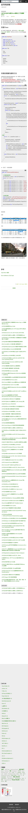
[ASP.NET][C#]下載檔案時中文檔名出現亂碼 (11, 508)
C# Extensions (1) (6, 760)
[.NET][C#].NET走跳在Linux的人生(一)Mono (11, 555)
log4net (5, 774)
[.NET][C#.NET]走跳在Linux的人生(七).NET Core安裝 (13, 540)
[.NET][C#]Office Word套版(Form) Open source (12, 489)
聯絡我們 (17, 804)
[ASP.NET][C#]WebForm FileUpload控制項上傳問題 (13, 498)
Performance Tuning (5, 775)
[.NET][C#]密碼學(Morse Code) (8, 326)
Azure (2, 771)
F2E (10, 772)
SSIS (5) (3, 713)
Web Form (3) (5, 723)
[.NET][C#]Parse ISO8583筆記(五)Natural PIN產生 (12, 537)
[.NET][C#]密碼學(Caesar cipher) (9, 505)
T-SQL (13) (4, 691)
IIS (15, 772)
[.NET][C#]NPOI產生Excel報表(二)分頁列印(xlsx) (12, 427)
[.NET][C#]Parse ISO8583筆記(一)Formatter (11, 411)
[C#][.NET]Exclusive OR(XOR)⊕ (9, 404)
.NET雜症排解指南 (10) (7, 698)
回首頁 (14, 288)
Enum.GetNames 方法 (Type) (7, 275)
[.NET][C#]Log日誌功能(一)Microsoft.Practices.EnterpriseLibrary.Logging (12, 515)
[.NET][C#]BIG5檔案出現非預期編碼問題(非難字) (12, 341)
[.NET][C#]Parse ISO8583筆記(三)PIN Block (11, 444)
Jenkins (19, 772)
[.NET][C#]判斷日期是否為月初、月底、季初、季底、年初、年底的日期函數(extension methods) (14, 580)
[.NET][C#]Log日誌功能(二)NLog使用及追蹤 (11, 568)
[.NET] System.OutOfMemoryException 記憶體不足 (13, 500)
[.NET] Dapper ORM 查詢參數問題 (9, 577)
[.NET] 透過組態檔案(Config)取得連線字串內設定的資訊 (14, 377)
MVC (21, 774)
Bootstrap (7, 771)
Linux (23, 772)
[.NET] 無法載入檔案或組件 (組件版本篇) (10, 368)
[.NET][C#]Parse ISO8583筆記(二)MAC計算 (11, 355)
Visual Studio (16, 780)
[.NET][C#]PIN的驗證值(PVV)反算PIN (10, 542)
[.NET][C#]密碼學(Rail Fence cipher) (9, 379)
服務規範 (11, 804)
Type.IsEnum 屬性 (5, 272)
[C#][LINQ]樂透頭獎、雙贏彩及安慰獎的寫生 (11, 414)
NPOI (13, 16)
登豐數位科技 (18, 809)
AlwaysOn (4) (5, 716)
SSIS (23, 778)
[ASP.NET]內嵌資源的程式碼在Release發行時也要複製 (14, 473)
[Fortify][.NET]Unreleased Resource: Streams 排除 (12, 447)
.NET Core (7, 769)
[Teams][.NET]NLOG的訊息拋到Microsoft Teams (12, 523)
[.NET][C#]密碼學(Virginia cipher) (9, 491)
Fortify (13, 772)
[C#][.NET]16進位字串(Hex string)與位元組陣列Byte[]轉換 (14, 442)
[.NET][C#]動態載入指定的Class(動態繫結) (11, 365)
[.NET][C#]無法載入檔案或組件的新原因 (10, 409)
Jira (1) (3, 756)
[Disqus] (14, 614)
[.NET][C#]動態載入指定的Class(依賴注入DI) (11, 416)
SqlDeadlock (4, 778)
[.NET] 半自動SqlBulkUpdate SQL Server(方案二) (12, 460)
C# (20, 284)
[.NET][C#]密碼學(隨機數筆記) (8, 422)
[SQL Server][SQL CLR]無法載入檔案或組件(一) (12, 344)
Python (18, 775)
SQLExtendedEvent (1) (7, 751)
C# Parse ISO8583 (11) (7, 693)
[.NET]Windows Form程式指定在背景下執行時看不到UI (14, 520)
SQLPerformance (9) (6, 701)
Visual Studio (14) (5, 686)
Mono (17, 774)
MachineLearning (11, 774)
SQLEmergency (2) (6, 738)
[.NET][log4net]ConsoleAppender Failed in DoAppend (13, 553)
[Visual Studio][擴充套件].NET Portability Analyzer (12, 503)
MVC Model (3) (5, 726)
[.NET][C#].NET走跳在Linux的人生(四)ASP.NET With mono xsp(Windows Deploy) (13, 526)
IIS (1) (3, 748)
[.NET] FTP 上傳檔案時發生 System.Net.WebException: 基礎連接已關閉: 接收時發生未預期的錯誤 (14, 549)
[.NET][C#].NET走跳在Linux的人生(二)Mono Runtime (13, 467)
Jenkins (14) (4, 688)
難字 (6, 781)
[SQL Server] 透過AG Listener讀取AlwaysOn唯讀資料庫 (14, 382)
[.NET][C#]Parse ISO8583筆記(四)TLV (10, 484)
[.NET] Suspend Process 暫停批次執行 (10, 462)
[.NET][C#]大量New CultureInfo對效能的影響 (11, 349)
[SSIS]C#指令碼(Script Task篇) (8, 561)
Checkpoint (14, 771)
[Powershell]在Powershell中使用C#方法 (10, 486)
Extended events (4, 772)
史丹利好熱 (5, 4)
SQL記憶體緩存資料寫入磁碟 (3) (9, 721)
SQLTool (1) (4, 741)
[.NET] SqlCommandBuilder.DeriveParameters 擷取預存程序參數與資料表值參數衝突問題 (14, 438)
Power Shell (13, 775)
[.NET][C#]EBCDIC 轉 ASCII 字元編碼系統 (11, 399)
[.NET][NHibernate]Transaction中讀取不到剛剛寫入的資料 (14, 346)
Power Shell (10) (5, 696)
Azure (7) (4, 703)
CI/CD (19, 771)
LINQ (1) (4, 763)
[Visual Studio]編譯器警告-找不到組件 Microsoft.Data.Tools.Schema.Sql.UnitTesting (11, 395)
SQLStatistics (18, 778)
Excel (22, 284)
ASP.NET (21, 769)
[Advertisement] (14, 304)
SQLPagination (10, 778)
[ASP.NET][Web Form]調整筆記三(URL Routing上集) (13, 401)
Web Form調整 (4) (6, 718)
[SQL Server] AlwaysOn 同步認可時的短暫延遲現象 (13, 425)
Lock (2, 774)
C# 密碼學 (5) (5, 711)
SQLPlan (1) (4, 746)
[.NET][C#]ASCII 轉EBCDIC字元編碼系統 (11, 574)
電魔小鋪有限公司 (5, 809)
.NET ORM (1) (5, 743)
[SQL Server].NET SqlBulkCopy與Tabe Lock (11, 465)
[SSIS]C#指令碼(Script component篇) (10, 370)
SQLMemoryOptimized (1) (7, 758)
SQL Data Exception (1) (7, 753)
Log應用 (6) (4, 706)
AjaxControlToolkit (14, 769)
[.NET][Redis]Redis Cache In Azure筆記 (10, 384)
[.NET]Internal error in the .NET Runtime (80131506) (13, 332)
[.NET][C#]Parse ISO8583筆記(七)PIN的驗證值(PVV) (13, 406)
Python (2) (4, 733)
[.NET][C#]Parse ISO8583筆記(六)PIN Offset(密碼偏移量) (14, 518)
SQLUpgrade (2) (5, 728)
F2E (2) (3, 736)
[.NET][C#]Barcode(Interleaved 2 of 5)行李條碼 (12, 453)
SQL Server (16, 777)
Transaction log (7, 779)
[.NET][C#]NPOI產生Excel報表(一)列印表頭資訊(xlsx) (13, 335)
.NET (17, 284)
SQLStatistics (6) (5, 708)
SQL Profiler (9, 776)
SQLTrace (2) (4, 731)
